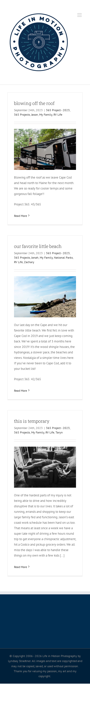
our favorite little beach (38, 246)
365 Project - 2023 (58, 110)
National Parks (63, 257)
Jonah (34, 257)
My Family (45, 114)
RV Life (58, 114)
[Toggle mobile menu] (79, 15)
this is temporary (31, 421)
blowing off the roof (34, 103)
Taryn (59, 432)
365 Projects (22, 114)
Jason (34, 114)
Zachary (29, 262)
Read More (20, 216)
